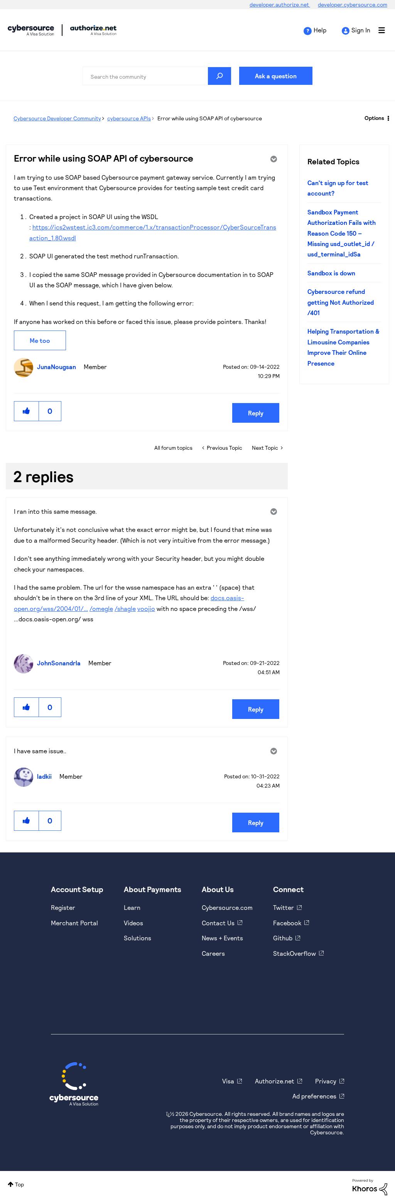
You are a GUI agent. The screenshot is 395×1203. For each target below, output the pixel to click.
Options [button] (374, 118)
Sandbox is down (331, 273)
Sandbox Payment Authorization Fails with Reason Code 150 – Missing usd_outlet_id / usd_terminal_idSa (341, 233)
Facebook (287, 922)
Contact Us (218, 922)
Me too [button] (40, 340)
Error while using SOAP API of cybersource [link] (209, 118)
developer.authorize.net (280, 4)
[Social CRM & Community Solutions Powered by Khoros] (370, 1186)
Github (282, 937)
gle (109, 608)
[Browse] (377, 30)
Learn (132, 907)
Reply (255, 413)
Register (63, 907)
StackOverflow (294, 953)
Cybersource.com (227, 907)
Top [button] (19, 1184)
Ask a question (276, 75)
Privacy (325, 1081)
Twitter (283, 907)
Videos (133, 922)
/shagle (125, 608)
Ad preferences (314, 1096)
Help (320, 30)
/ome (97, 608)
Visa (228, 1081)
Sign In (360, 30)
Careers (213, 953)
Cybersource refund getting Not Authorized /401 (340, 302)
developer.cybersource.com (352, 4)
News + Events (222, 937)
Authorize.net (274, 1081)
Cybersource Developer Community (31, 30)
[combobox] (157, 76)
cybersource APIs (129, 118)
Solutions (137, 937)
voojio (146, 608)
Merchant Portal (74, 922)
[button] (26, 411)
